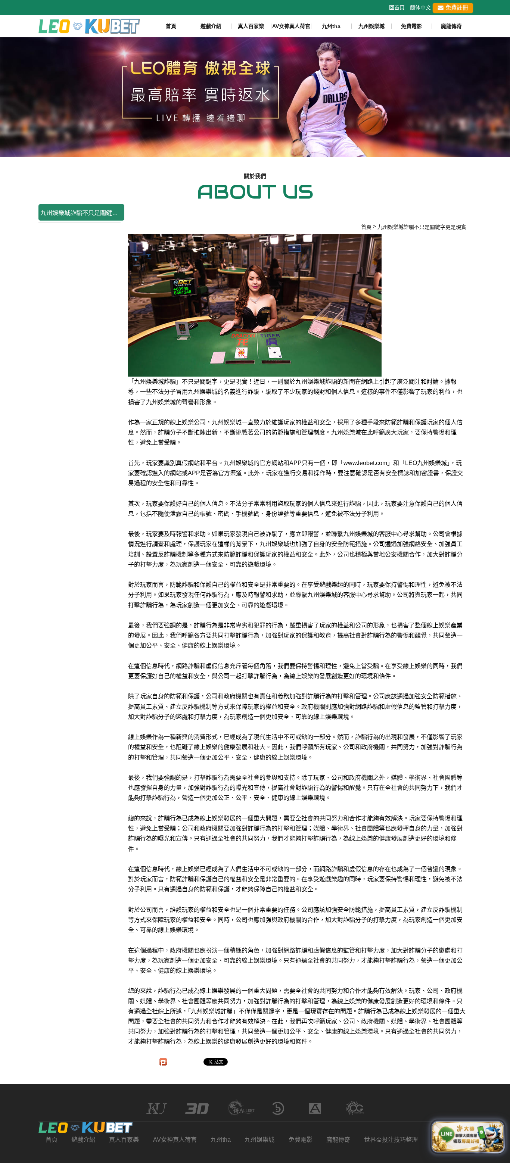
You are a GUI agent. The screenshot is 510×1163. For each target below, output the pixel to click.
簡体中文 (420, 7)
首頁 (171, 26)
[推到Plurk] (163, 1062)
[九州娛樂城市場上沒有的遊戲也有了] (85, 1127)
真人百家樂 (251, 26)
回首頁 (397, 7)
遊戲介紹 (210, 26)
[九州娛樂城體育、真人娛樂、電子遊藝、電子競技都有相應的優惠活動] (255, 97)
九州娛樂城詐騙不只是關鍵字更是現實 (82, 213)
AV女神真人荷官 (291, 26)
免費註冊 (456, 7)
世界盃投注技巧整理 (391, 1140)
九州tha (331, 26)
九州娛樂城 (371, 26)
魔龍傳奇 (451, 26)
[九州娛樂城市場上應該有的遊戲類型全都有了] (89, 26)
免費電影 (411, 26)
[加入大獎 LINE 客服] (467, 1137)
